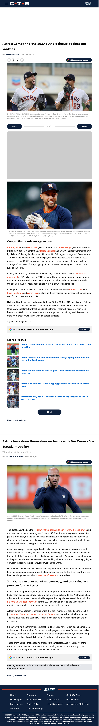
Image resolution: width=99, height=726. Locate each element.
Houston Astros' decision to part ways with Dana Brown (60, 530)
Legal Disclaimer (55, 704)
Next (84, 126)
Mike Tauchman (15, 293)
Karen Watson (13, 54)
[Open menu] (6, 3)
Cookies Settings (35, 708)
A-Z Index (14, 708)
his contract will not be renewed (22, 601)
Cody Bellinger (65, 247)
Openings (31, 695)
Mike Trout (32, 247)
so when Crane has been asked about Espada (33, 614)
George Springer (47, 251)
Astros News (20, 420)
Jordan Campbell (14, 456)
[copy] (22, 60)
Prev (14, 126)
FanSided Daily (34, 699)
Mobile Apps (16, 699)
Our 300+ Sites (73, 695)
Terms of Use (16, 704)
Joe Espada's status (46, 575)
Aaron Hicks (33, 293)
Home (10, 420)
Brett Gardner (75, 289)
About (13, 695)
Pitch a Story (53, 699)
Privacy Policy (73, 699)
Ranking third (13, 247)
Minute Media (15, 715)
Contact (50, 695)
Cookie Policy (33, 704)
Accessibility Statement (77, 704)
